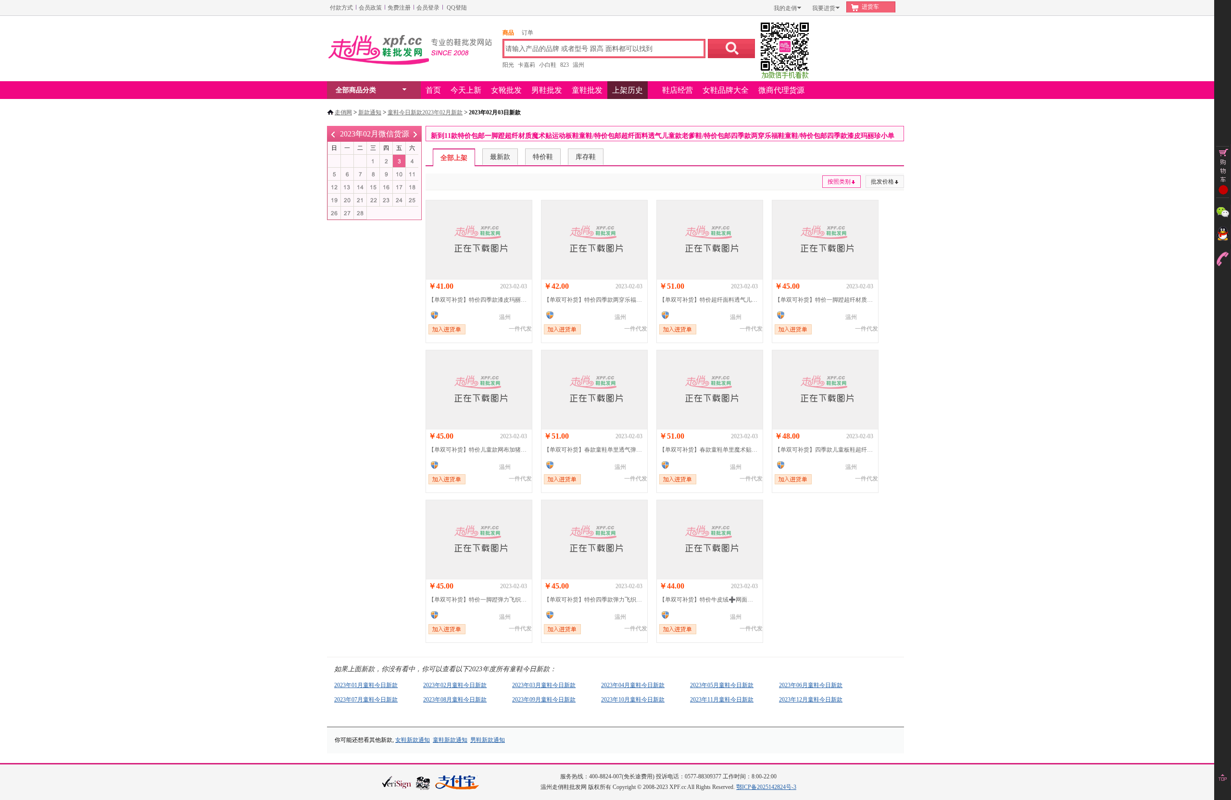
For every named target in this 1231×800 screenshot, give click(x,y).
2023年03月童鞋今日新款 (544, 685)
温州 (578, 65)
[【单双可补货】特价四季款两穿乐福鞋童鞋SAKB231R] (594, 240)
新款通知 (369, 112)
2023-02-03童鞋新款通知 (399, 161)
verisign (396, 781)
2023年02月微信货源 (374, 134)
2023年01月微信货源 (333, 134)
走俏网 (343, 112)
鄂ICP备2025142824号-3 (766, 787)
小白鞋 (547, 65)
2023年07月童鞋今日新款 (366, 699)
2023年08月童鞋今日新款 (455, 699)
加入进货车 (446, 329)
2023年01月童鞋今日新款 (366, 685)
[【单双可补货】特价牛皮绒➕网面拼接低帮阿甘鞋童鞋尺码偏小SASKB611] (710, 539)
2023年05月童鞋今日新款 (722, 685)
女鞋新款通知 (412, 740)
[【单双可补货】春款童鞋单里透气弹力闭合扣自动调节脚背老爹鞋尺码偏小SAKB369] (594, 390)
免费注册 (399, 7)
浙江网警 (423, 782)
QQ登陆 (457, 7)
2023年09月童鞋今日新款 (544, 699)
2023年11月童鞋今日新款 (722, 699)
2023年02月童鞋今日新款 (455, 685)
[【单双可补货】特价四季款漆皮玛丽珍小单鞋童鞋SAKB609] (479, 240)
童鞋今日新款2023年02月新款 (425, 112)
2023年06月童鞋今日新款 (810, 685)
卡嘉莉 (526, 65)
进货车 (870, 6)
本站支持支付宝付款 (457, 782)
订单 (527, 32)
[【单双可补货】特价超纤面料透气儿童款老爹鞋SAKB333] (710, 240)
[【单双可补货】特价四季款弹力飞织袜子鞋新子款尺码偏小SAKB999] (594, 539)
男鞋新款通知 (487, 740)
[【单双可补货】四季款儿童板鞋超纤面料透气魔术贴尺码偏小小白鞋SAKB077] (825, 390)
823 (564, 65)
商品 (508, 32)
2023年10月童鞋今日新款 (633, 699)
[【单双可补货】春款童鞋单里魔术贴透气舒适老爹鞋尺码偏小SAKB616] (710, 390)
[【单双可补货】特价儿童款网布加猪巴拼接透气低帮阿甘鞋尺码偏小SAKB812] (479, 390)
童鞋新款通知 (450, 740)
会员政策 (370, 7)
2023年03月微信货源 (415, 134)
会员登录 (428, 7)
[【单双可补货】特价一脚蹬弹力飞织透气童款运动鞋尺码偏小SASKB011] (479, 539)
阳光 (508, 65)
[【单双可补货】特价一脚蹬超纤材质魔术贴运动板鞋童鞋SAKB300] (825, 240)
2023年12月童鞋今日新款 (810, 699)
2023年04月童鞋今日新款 (633, 685)
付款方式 (341, 7)
